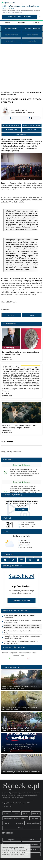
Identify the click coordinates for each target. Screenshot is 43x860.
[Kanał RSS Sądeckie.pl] (38, 560)
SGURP (31, 315)
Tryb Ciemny (21, 22)
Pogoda (6, 813)
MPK (16, 813)
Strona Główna (5, 92)
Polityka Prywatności (31, 845)
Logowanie (36, 22)
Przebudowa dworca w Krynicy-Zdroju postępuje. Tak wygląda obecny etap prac (22, 632)
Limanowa (19, 823)
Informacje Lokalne (11, 28)
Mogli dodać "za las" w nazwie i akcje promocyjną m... (21, 655)
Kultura (7, 823)
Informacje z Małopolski (32, 28)
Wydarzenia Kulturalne (11, 35)
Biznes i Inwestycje (32, 35)
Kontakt (21, 509)
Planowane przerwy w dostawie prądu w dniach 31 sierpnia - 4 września (21, 637)
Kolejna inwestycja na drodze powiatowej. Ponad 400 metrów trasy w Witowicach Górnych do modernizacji (22, 621)
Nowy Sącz (36, 813)
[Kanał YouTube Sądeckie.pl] (21, 560)
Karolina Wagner (21, 110)
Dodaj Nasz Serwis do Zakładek (19, 17)
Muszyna (11, 315)
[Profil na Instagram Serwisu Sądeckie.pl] (30, 560)
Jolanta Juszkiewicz (33, 823)
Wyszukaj (7, 22)
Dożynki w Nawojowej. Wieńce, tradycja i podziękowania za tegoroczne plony (23, 616)
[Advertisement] (21, 66)
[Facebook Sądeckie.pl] (5, 560)
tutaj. (14, 302)
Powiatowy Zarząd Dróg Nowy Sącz (15, 818)
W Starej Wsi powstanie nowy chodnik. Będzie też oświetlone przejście (20, 642)
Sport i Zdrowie (10, 41)
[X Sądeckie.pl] (13, 560)
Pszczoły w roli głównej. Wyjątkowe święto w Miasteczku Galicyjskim (22, 627)
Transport (25, 813)
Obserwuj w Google (21, 600)
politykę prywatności (17, 854)
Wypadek (21, 828)
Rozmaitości (32, 41)
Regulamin (11, 840)
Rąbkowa (35, 818)
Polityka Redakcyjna (31, 849)
